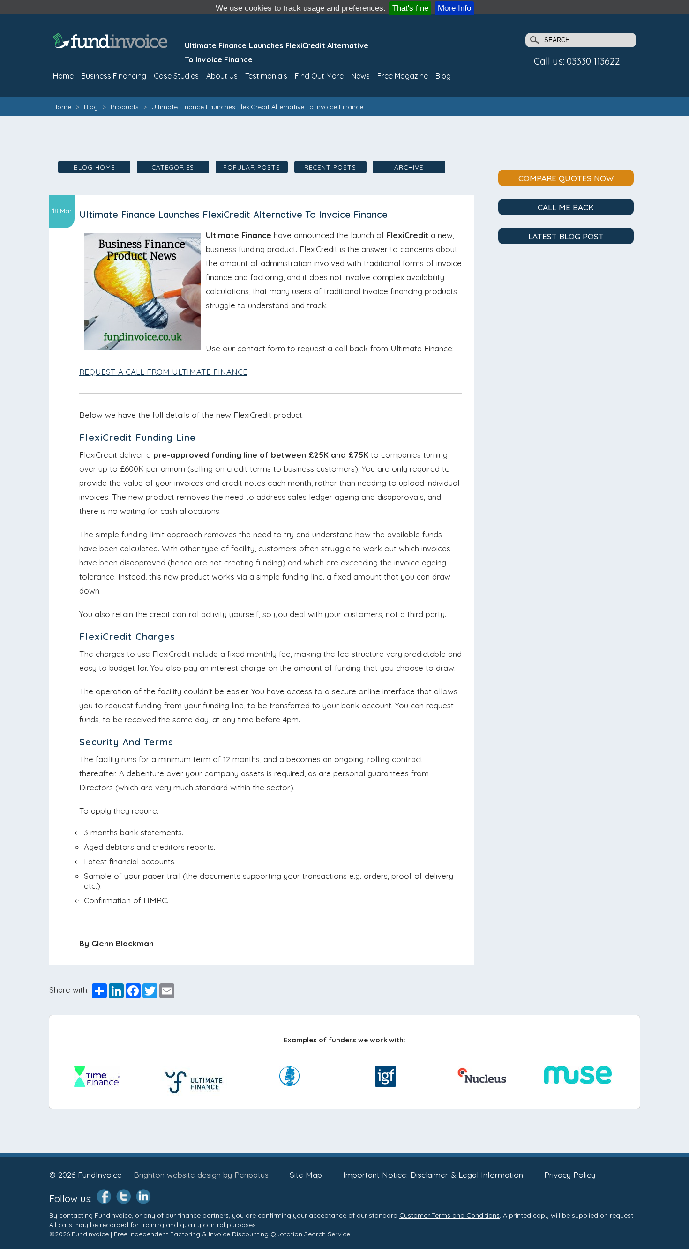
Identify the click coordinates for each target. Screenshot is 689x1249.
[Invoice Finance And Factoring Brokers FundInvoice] (111, 45)
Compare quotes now (566, 178)
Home (61, 107)
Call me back (566, 207)
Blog (443, 76)
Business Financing (113, 76)
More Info (454, 8)
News (360, 76)
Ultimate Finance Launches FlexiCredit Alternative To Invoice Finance (257, 107)
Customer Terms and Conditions (449, 1215)
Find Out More (319, 76)
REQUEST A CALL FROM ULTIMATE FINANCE (163, 372)
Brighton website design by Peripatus (201, 1175)
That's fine (410, 8)
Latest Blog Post (566, 236)
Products (125, 107)
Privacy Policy (569, 1175)
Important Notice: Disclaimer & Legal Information (433, 1175)
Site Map (306, 1175)
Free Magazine (402, 76)
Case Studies (176, 76)
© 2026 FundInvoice (85, 1175)
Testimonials (266, 76)
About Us (222, 76)
